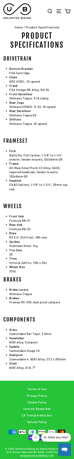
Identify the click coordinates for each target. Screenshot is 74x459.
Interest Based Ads (37, 408)
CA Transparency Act (37, 415)
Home (19, 27)
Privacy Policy (37, 395)
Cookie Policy (37, 402)
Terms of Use (36, 389)
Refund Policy (37, 422)
